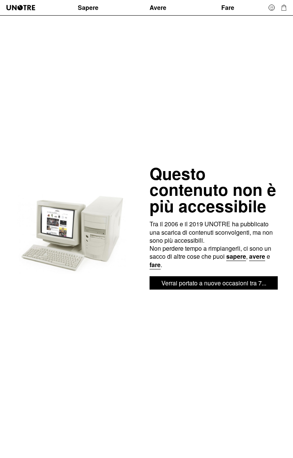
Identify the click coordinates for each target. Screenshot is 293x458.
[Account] (272, 8)
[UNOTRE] (39, 8)
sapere (236, 256)
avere (257, 256)
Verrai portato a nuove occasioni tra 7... (213, 283)
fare (155, 264)
